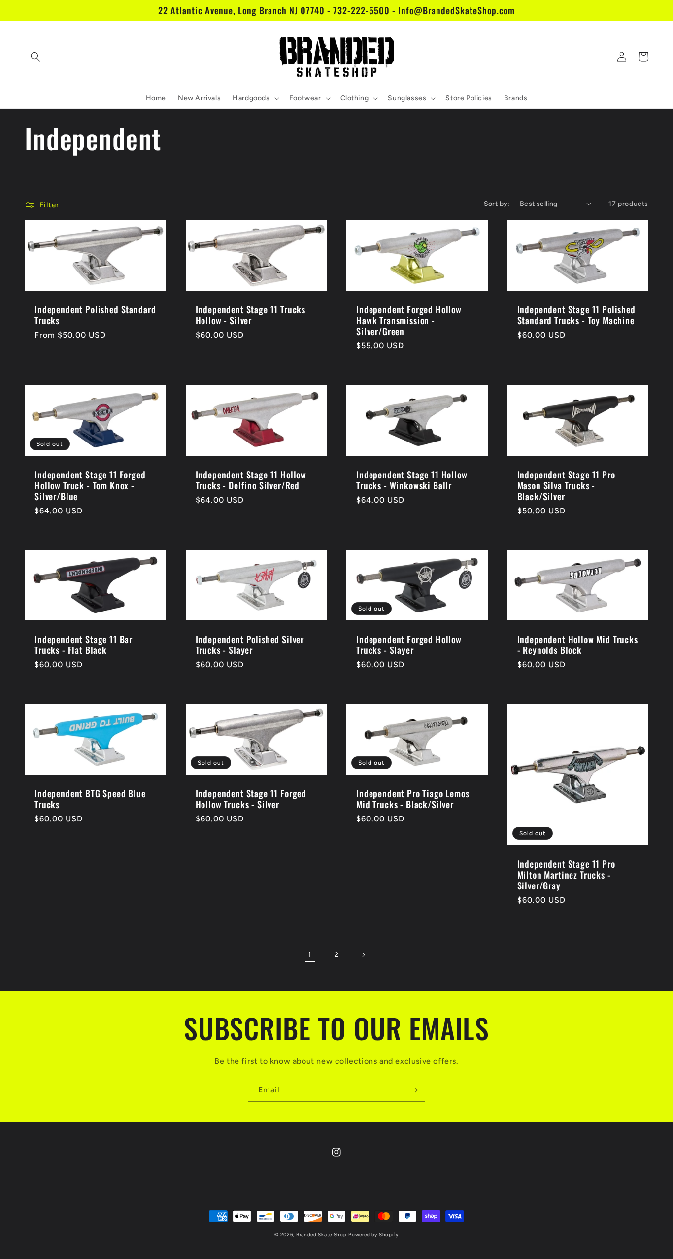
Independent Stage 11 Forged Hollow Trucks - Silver (251, 799)
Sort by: (497, 204)
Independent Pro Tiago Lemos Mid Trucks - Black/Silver (413, 799)
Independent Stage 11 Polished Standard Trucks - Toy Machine (576, 315)
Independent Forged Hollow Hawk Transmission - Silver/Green (409, 320)
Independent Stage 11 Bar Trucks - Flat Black (83, 644)
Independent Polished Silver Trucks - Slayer (250, 644)
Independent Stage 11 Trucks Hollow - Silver (251, 315)
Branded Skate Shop (321, 1234)
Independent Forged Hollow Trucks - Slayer (409, 644)
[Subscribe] (414, 1090)
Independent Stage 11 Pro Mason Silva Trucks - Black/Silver (566, 485)
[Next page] (363, 955)
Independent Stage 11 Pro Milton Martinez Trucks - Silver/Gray (566, 874)
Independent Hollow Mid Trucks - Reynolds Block (577, 644)
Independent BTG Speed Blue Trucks (90, 799)
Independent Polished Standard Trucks (95, 315)
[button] (35, 57)
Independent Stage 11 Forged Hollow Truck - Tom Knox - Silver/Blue (90, 485)
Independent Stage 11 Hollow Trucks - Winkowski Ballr (412, 480)
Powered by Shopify (373, 1234)
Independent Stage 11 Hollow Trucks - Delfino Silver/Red (251, 480)
